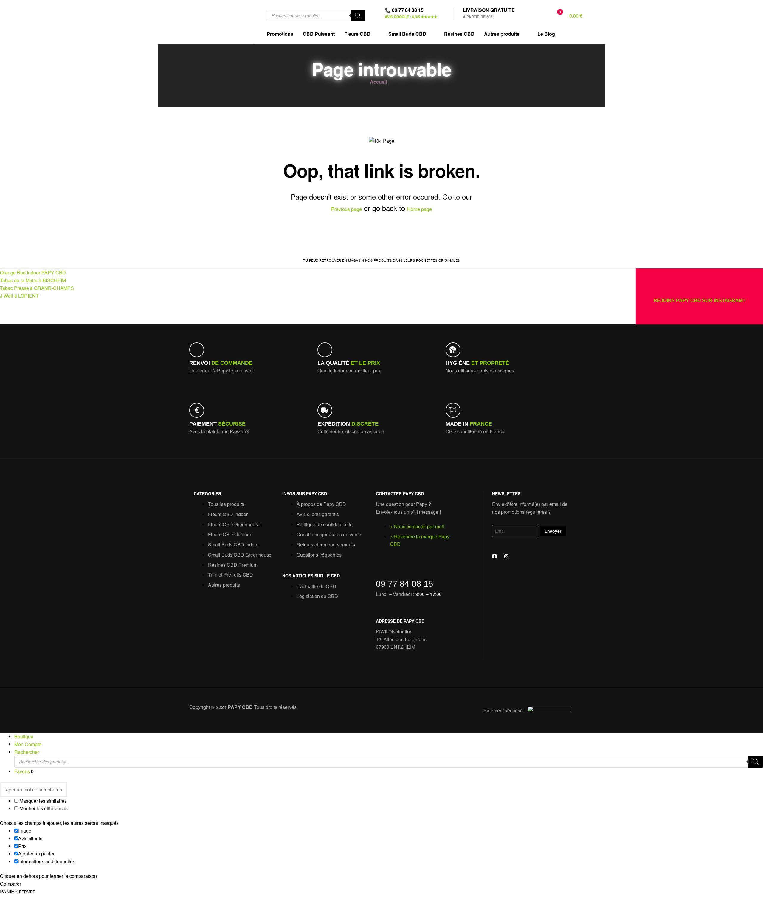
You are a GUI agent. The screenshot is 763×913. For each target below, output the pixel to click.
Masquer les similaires (42, 800)
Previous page (346, 209)
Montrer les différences (43, 808)
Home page (419, 209)
